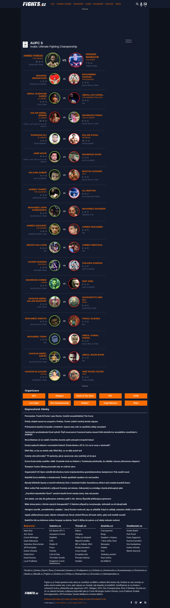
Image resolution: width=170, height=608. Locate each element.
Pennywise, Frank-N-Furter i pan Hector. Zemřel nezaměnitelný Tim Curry (59, 416)
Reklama (48, 599)
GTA (51, 541)
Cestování (60, 570)
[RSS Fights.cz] (145, 602)
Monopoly (105, 544)
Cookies (66, 599)
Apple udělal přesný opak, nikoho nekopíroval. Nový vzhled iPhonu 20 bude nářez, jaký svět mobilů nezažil (75, 515)
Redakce (58, 599)
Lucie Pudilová (30, 561)
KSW (136, 396)
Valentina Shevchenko (34, 544)
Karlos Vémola (30, 551)
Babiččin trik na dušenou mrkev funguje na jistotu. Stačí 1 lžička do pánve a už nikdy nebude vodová (72, 520)
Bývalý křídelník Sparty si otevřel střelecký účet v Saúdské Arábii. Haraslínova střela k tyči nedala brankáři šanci (77, 483)
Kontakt (96, 599)
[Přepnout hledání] (137, 4)
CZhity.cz (69, 574)
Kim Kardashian (134, 544)
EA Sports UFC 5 (57, 531)
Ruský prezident (82, 547)
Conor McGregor (31, 537)
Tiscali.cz (28, 570)
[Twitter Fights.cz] (140, 602)
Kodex (88, 599)
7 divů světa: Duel (109, 541)
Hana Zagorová (133, 537)
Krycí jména (106, 558)
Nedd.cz (28, 574)
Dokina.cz (59, 574)
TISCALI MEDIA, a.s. (62, 603)
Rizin (136, 403)
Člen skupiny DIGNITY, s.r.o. (78, 603)
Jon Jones (28, 534)
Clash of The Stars (85, 396)
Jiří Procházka (30, 547)
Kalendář (98, 4)
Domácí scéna (64, 4)
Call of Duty (54, 554)
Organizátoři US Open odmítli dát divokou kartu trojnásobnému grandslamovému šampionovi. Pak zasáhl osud (77, 472)
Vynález (78, 561)
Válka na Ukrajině (83, 537)
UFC (53, 4)
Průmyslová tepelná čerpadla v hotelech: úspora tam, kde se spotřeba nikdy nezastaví (65, 427)
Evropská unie (81, 554)
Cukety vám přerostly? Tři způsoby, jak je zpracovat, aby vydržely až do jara (60, 456)
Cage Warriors (110, 403)
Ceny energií (80, 551)
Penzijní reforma (82, 558)
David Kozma (30, 558)
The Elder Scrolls (57, 558)
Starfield (53, 537)
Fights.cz (48, 574)
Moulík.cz (38, 574)
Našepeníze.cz (82, 574)
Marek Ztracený (133, 551)
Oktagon (60, 396)
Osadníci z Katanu (109, 537)
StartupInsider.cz (111, 574)
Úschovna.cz (140, 570)
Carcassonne (107, 531)
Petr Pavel (131, 534)
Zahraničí (78, 4)
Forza (52, 547)
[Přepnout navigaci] (141, 4)
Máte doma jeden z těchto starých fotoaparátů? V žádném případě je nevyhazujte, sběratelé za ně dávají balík (76, 504)
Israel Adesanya (31, 541)
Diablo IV (53, 544)
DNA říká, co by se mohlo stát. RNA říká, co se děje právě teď (53, 451)
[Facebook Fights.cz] (131, 602)
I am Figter (34, 403)
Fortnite (52, 551)
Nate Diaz (28, 531)
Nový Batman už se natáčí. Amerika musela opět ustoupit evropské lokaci (59, 440)
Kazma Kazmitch (134, 541)
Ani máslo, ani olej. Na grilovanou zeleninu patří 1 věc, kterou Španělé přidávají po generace (68, 499)
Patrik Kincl (29, 554)
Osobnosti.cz (110, 570)
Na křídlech (106, 561)
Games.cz (70, 570)
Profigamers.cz (84, 570)
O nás (103, 599)
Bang (103, 534)
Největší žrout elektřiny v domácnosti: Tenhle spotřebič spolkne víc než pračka (62, 477)
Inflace (78, 531)
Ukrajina (79, 534)
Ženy (51, 570)
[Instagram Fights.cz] (136, 602)
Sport (44, 570)
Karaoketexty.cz (125, 570)
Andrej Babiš (132, 531)
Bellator (85, 403)
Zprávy (37, 570)
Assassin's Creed (57, 534)
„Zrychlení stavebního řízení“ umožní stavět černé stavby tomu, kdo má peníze (62, 493)
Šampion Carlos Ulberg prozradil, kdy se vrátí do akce (50, 467)
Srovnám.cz (96, 574)
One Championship (59, 403)
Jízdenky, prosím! (108, 554)
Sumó (88, 4)
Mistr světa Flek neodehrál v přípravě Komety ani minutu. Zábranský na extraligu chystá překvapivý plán (74, 488)
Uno (103, 551)
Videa (118, 4)
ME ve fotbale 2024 (83, 544)
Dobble (104, 547)
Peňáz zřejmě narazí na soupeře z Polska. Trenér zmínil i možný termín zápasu (61, 421)
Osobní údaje (78, 599)
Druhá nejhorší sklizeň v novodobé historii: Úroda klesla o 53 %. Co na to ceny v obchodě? (67, 445)
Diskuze (109, 4)
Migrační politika (82, 541)
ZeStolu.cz (97, 570)
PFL (110, 396)
